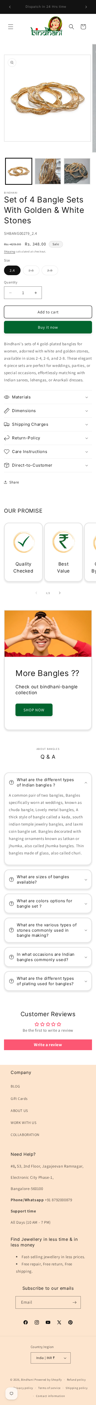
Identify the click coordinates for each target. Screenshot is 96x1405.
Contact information (50, 1396)
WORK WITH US (23, 1122)
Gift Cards (19, 1098)
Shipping (9, 251)
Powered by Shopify (48, 1379)
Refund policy (76, 1379)
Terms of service (49, 1388)
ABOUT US (19, 1110)
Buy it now (48, 327)
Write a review (48, 1044)
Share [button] (14, 482)
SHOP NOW (34, 709)
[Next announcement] (86, 7)
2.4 (12, 270)
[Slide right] (60, 593)
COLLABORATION (25, 1134)
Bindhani (27, 1379)
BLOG (15, 1086)
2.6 (34, 271)
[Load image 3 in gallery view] (77, 171)
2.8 (52, 271)
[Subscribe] (75, 1302)
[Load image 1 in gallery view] (18, 171)
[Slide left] (36, 593)
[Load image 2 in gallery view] (48, 171)
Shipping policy (77, 1388)
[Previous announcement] (10, 7)
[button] (11, 27)
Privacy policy (23, 1388)
